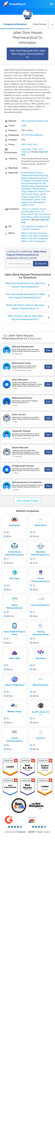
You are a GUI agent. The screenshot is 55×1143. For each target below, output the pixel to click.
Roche (43, 209)
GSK (36, 214)
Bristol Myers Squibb (30, 217)
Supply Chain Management (33, 202)
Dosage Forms (34, 197)
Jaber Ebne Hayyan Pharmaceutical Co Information (28, 38)
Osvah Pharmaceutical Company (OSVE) (14, 741)
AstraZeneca (44, 214)
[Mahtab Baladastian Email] (7, 350)
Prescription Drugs (40, 181)
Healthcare (32, 191)
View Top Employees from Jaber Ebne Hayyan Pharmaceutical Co (27, 53)
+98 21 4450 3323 (29, 144)
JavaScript (26, 149)
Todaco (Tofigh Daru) (14, 685)
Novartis (25, 211)
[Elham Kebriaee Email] (7, 452)
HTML (35, 149)
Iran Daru (40, 738)
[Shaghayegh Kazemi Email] (7, 469)
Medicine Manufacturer (31, 178)
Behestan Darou (40, 685)
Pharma (41, 191)
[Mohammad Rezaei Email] (7, 402)
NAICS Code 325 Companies (34, 233)
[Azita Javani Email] (7, 418)
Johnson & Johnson (30, 209)
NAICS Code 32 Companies (33, 241)
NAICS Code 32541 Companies (34, 236)
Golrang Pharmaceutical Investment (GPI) (41, 634)
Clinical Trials (40, 199)
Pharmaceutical (39, 189)
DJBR (23, 125)
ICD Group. (14, 578)
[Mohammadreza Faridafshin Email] (7, 486)
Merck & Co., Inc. (37, 211)
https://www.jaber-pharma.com (34, 121)
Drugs (24, 191)
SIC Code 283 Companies (32, 226)
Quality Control (27, 205)
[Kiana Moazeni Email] (7, 384)
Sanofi (30, 214)
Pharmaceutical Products (32, 172)
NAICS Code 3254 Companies (34, 238)
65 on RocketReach (34, 135)
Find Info (42, 263)
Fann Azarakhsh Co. (40, 605)
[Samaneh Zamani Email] (7, 435)
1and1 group (14, 525)
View (48, 350)
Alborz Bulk (14, 658)
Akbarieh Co (40, 525)
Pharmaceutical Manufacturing (34, 175)
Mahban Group (14, 711)
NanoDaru (41, 658)
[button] (52, 24)
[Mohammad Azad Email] (7, 367)
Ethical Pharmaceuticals (31, 183)
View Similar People (27, 500)
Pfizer (23, 214)
